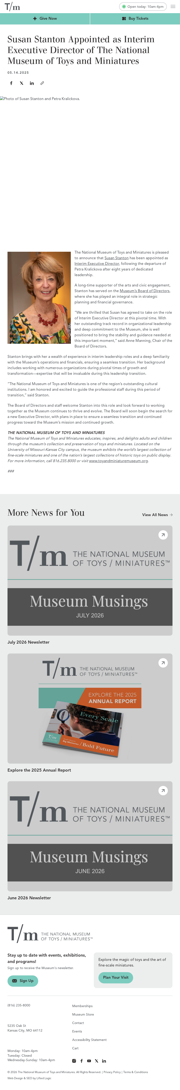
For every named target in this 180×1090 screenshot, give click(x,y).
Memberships (82, 1006)
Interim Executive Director (97, 264)
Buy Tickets (119, 19)
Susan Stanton (117, 258)
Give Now (28, 19)
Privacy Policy (112, 1072)
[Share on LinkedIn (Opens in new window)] (32, 83)
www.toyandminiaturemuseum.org (118, 461)
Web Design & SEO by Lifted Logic (29, 1078)
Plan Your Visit (113, 978)
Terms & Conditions (135, 1072)
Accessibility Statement (89, 1040)
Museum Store (83, 1014)
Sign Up (21, 981)
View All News (155, 515)
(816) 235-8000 (19, 1005)
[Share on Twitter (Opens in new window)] (21, 83)
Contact (78, 1023)
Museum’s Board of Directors (144, 291)
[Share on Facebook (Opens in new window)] (11, 83)
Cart (75, 1048)
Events (77, 1031)
